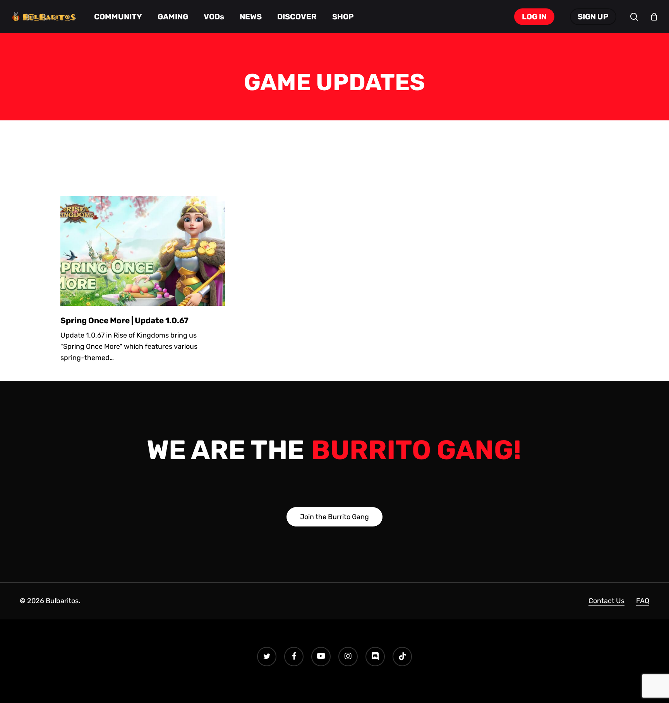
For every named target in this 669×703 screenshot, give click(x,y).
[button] (334, 517)
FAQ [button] (642, 601)
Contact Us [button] (606, 601)
